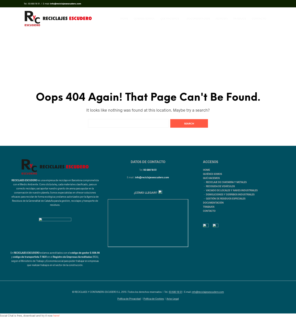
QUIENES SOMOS (144, 19)
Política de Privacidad (129, 298)
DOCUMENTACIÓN (198, 19)
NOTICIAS (222, 19)
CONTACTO (259, 19)
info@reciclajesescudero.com (152, 177)
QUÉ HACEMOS (169, 19)
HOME (124, 19)
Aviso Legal (172, 298)
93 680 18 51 (34, 3)
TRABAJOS (239, 19)
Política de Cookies (153, 298)
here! (56, 315)
